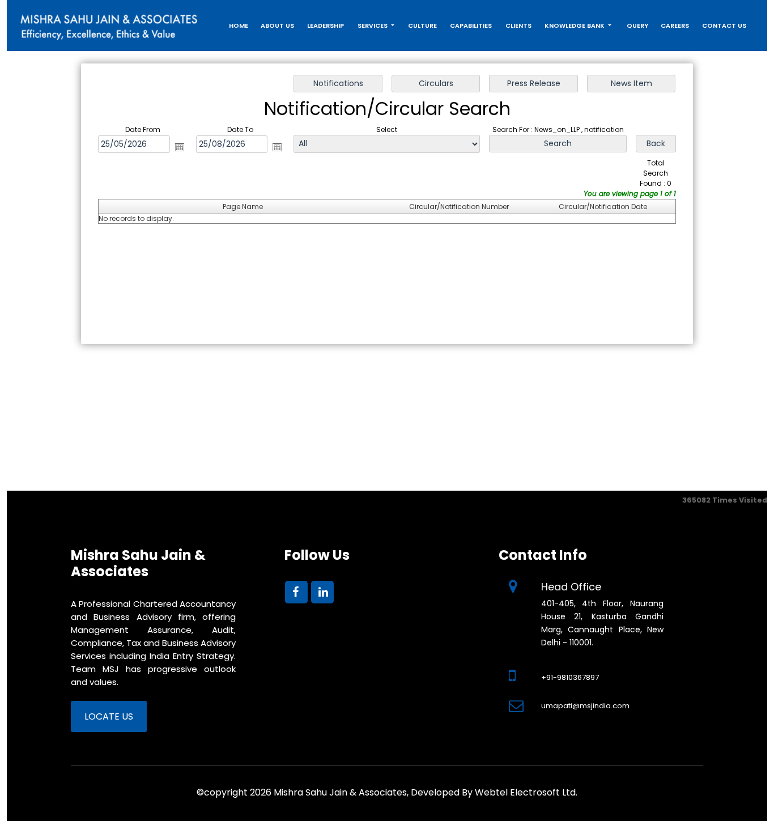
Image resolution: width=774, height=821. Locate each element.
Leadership (325, 25)
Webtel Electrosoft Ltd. (526, 792)
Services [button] (373, 25)
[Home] (109, 23)
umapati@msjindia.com (585, 705)
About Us (277, 25)
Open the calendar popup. (179, 147)
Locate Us (108, 716)
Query (637, 25)
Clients (518, 25)
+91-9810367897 (570, 677)
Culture (422, 25)
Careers (675, 25)
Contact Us (724, 25)
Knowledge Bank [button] (575, 25)
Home (238, 25)
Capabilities (471, 25)
